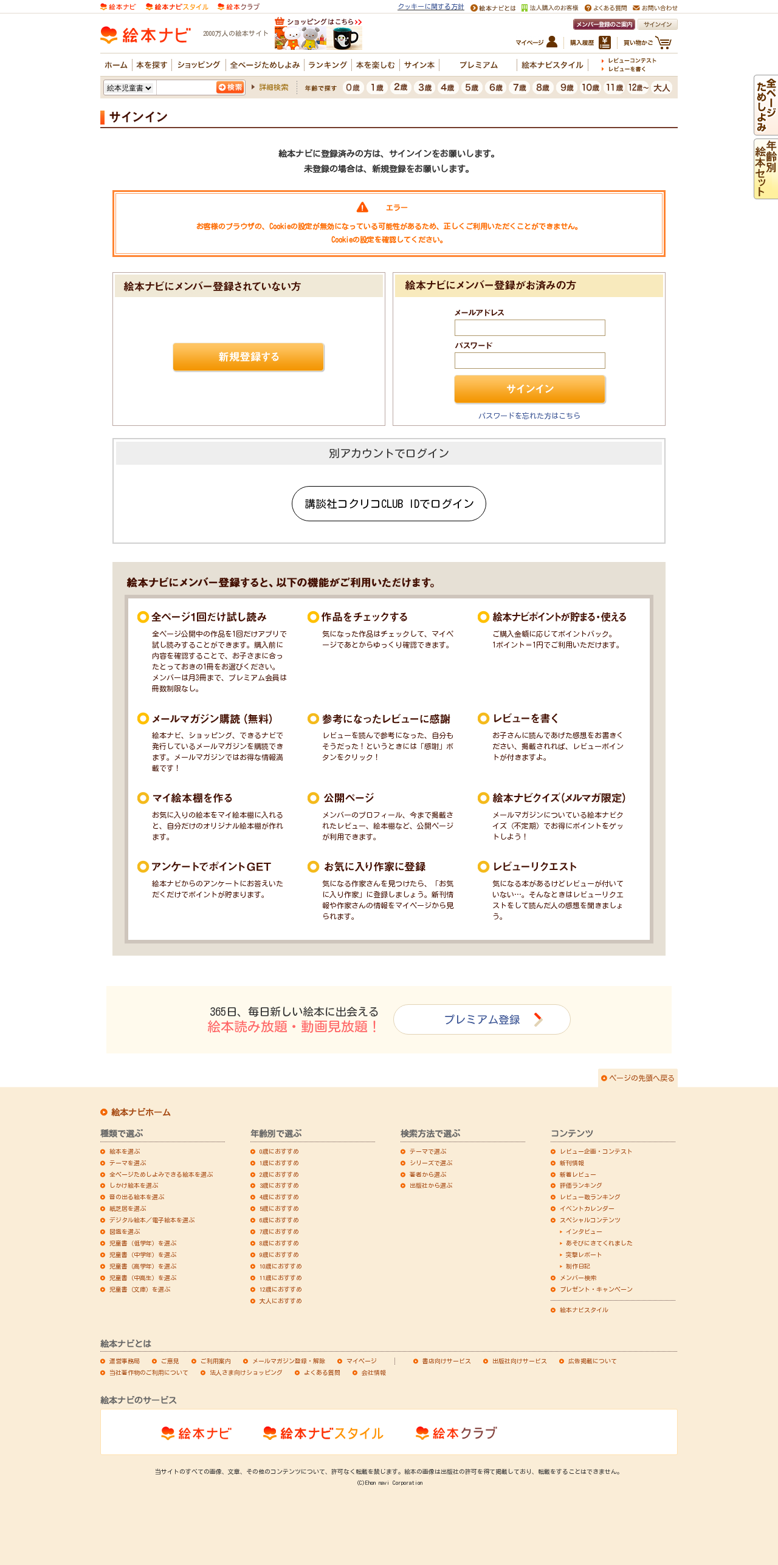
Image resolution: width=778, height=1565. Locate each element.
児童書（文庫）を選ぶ (139, 1289)
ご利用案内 (216, 1361)
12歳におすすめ (281, 1289)
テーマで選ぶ (428, 1151)
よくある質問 (322, 1372)
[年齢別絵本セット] (766, 193)
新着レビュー (578, 1174)
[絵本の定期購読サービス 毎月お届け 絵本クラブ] (239, 5)
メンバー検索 (578, 1278)
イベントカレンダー (587, 1208)
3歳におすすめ (279, 1185)
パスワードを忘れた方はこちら (529, 415)
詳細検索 (273, 87)
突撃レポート (584, 1255)
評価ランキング (581, 1185)
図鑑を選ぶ (124, 1231)
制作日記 (578, 1266)
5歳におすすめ (279, 1208)
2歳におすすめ (279, 1174)
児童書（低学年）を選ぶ (142, 1243)
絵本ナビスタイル (584, 1310)
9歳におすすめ (279, 1255)
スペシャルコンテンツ (590, 1220)
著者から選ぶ (428, 1174)
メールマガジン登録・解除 (288, 1361)
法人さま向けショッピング (246, 1372)
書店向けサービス (446, 1361)
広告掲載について (592, 1361)
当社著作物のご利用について (148, 1372)
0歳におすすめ (279, 1151)
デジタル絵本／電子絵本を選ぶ (151, 1220)
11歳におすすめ (281, 1278)
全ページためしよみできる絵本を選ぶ (161, 1174)
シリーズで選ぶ (431, 1163)
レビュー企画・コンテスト (596, 1151)
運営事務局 (124, 1361)
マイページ (361, 1361)
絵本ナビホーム (141, 1112)
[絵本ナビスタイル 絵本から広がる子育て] (177, 5)
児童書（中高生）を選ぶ (142, 1278)
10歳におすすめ (281, 1266)
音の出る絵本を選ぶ (136, 1197)
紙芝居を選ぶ (127, 1208)
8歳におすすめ (279, 1243)
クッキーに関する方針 (431, 6)
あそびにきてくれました (599, 1243)
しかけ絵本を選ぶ (133, 1185)
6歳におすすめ (279, 1220)
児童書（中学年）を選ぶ (142, 1255)
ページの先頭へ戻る (642, 1077)
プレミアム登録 (482, 1019)
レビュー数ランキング (590, 1197)
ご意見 (170, 1361)
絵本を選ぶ (124, 1151)
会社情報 (374, 1372)
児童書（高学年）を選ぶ (142, 1266)
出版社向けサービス (519, 1361)
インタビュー (584, 1231)
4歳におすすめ (279, 1197)
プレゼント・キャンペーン (596, 1289)
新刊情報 (572, 1163)
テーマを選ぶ (127, 1163)
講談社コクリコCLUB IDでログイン (389, 503)
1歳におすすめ (279, 1163)
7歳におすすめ (279, 1231)
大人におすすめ (281, 1301)
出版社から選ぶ (431, 1185)
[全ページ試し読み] (766, 130)
